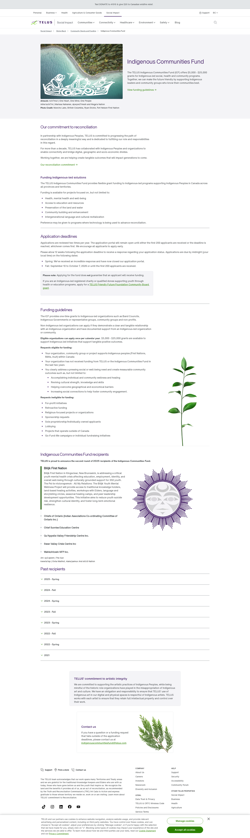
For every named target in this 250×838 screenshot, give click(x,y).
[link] (177, 22)
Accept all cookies (185, 829)
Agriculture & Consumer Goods (87, 12)
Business (175, 799)
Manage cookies (185, 820)
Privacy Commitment (59, 833)
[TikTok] (45, 807)
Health (64, 12)
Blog (177, 22)
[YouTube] (79, 807)
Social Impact (112, 12)
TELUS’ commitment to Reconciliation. (59, 797)
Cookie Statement (147, 830)
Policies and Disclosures (147, 807)
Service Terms (142, 811)
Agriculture (176, 807)
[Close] (208, 819)
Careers (139, 776)
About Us (139, 772)
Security (175, 776)
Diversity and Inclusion (146, 789)
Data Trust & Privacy (145, 799)
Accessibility (177, 780)
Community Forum (180, 784)
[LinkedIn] (62, 807)
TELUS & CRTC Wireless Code (149, 803)
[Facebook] (71, 807)
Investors (139, 780)
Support (175, 772)
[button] (86, 22)
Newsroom (140, 784)
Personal (37, 12)
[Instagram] (53, 807)
